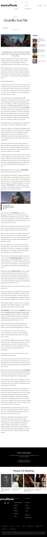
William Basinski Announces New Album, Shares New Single (42, 50)
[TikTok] (8, 503)
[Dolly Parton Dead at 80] (35, 61)
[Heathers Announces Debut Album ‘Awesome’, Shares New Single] (35, 40)
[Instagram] (5, 503)
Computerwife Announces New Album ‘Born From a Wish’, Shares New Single (29, 490)
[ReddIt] (19, 26)
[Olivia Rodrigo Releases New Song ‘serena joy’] (17, 480)
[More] (25, 26)
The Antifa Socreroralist (15, 258)
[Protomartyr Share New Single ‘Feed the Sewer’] (35, 45)
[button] (45, 5)
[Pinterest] (16, 26)
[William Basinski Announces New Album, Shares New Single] (35, 50)
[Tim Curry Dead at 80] (35, 56)
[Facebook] (13, 26)
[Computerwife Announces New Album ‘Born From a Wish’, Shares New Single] (29, 480)
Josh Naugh (5, 27)
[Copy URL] (22, 26)
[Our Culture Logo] (9, 5)
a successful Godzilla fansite (12, 162)
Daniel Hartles (24, 170)
